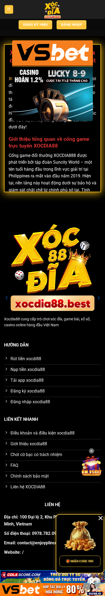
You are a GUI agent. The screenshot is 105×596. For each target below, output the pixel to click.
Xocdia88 (12, 319)
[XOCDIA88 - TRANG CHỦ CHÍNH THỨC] (52, 9)
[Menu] (9, 9)
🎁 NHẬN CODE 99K (80, 561)
